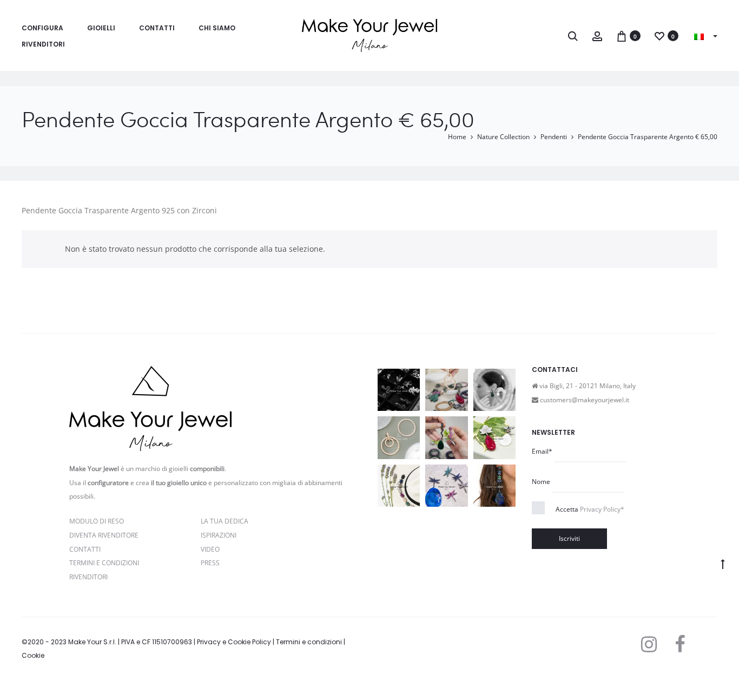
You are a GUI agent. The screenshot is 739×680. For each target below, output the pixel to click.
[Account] (597, 35)
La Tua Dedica (224, 521)
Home (457, 136)
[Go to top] (722, 563)
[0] (621, 35)
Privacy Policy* (602, 509)
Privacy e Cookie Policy (234, 641)
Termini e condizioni (309, 641)
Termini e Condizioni (104, 562)
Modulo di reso (96, 521)
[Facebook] (680, 644)
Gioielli (101, 27)
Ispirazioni (218, 535)
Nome (541, 481)
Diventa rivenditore (103, 535)
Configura (42, 27)
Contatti (157, 27)
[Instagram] (649, 644)
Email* (542, 451)
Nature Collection (503, 136)
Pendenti (553, 136)
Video (210, 549)
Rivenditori (43, 44)
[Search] (573, 35)
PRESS (210, 562)
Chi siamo (217, 27)
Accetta (590, 509)
